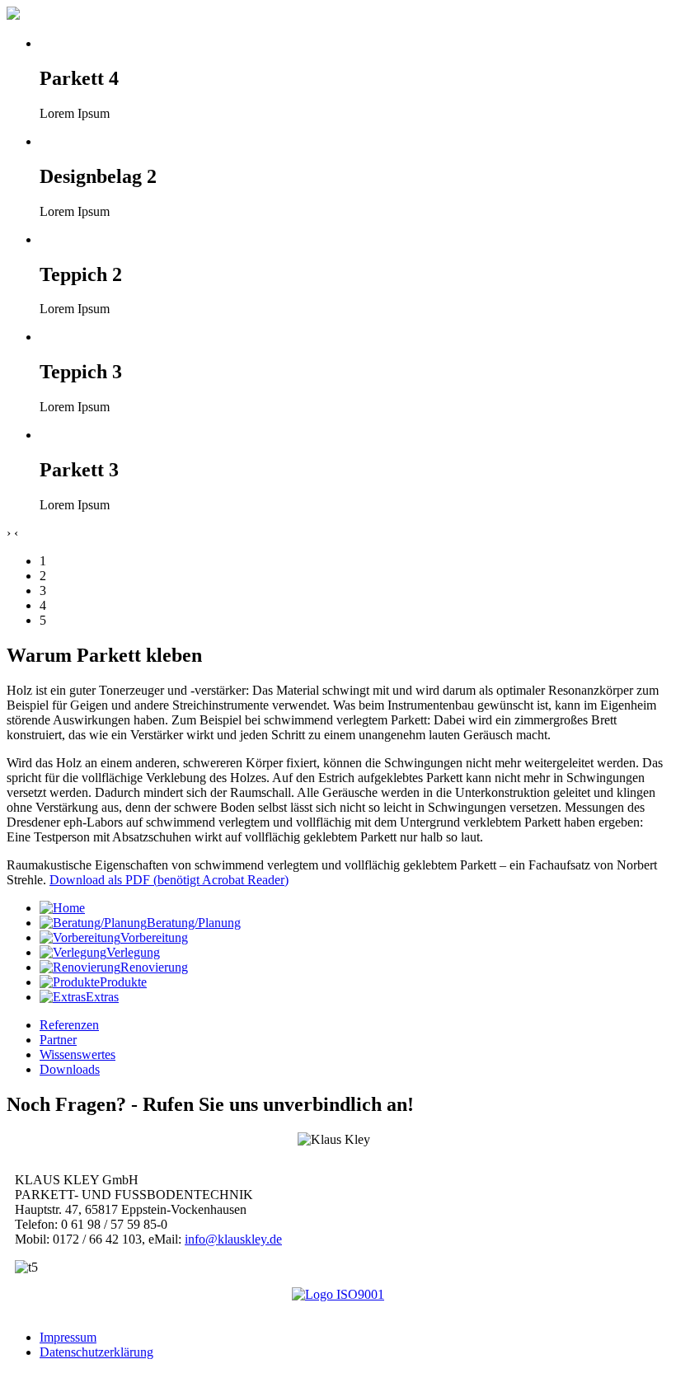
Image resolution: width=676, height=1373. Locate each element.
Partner (58, 1040)
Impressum (68, 1337)
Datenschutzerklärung (96, 1352)
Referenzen (69, 1025)
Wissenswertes (77, 1054)
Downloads (70, 1069)
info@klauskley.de (233, 1239)
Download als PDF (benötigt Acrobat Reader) (169, 880)
